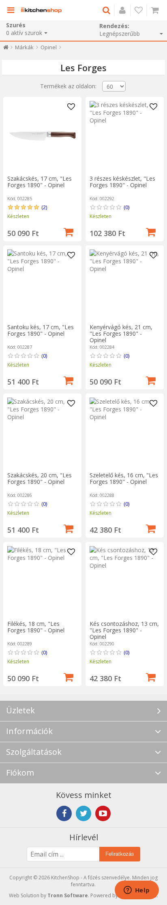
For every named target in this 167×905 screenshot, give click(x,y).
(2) (44, 207)
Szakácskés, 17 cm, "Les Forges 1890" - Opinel (39, 182)
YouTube (103, 813)
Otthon (6, 49)
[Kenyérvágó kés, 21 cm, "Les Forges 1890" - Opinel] (125, 284)
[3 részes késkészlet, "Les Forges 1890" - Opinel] (125, 136)
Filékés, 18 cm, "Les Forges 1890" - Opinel (35, 627)
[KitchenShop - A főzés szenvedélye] (41, 10)
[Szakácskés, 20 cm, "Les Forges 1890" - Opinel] (42, 433)
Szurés (16, 25)
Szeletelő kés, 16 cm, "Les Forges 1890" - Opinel (124, 478)
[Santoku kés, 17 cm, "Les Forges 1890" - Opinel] (42, 284)
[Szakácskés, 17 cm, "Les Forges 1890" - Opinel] (42, 136)
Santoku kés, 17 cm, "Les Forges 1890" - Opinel (40, 330)
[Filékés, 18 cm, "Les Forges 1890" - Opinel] (42, 581)
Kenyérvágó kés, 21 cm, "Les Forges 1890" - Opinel (121, 333)
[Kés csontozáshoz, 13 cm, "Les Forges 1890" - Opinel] (125, 581)
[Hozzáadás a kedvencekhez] (71, 107)
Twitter (83, 813)
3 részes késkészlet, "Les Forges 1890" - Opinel (122, 182)
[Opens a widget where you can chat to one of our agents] (136, 891)
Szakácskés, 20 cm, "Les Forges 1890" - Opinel (39, 478)
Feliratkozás (119, 854)
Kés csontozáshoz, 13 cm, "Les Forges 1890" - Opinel (124, 630)
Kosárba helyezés (68, 231)
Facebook (64, 813)
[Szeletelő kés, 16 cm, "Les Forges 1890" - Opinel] (125, 433)
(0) (126, 207)
